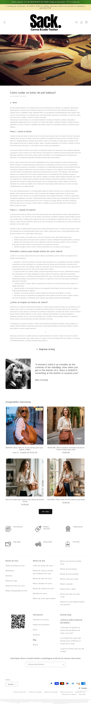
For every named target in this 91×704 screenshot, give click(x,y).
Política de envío (80, 692)
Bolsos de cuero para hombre (44, 598)
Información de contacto (69, 694)
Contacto (36, 635)
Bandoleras (10, 570)
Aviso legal (82, 694)
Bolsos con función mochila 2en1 (70, 562)
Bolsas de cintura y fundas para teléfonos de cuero (43, 572)
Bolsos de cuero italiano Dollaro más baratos (72, 603)
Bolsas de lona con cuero (15, 586)
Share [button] (15, 102)
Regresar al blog (47, 349)
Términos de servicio (41, 620)
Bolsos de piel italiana (68, 569)
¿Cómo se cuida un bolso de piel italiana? (71, 621)
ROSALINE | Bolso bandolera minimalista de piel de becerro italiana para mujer (66, 448)
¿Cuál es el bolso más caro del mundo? (72, 650)
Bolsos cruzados (66, 584)
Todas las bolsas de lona (15, 566)
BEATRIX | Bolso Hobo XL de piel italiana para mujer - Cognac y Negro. (25, 448)
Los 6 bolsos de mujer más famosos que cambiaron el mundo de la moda (70, 640)
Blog (34, 640)
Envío (35, 630)
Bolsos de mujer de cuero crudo (70, 595)
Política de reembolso (35, 692)
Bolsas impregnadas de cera (16, 591)
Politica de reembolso (41, 624)
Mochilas (9, 576)
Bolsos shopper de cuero (42, 583)
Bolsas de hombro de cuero (43, 588)
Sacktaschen (22, 692)
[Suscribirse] (62, 664)
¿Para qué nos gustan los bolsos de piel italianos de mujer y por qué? (70, 630)
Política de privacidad (50, 692)
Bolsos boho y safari (68, 589)
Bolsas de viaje (11, 581)
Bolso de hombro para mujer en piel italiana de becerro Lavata (25, 500)
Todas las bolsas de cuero (43, 566)
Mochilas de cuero (40, 593)
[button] (4, 22)
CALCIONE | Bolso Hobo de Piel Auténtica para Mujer (66, 499)
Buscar (35, 645)
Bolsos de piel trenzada (69, 574)
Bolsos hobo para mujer (69, 579)
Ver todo (45, 512)
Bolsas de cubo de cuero (42, 578)
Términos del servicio (66, 692)
